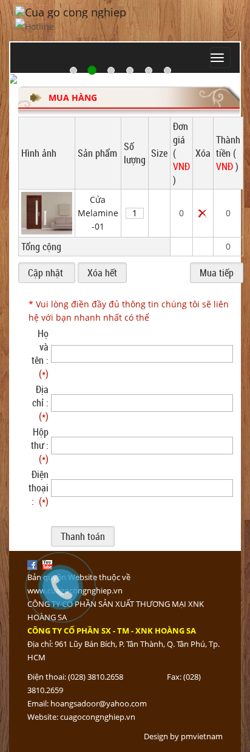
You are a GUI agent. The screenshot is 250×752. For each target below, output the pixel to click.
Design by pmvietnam (183, 736)
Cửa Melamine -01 (98, 213)
